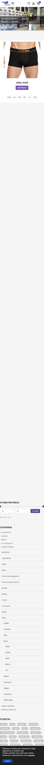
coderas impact (7, 733)
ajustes (31, 755)
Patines (4, 594)
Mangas (6, 688)
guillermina (26, 741)
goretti (13, 741)
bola (24, 728)
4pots (3, 724)
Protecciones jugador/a (10, 576)
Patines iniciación (8, 706)
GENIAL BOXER (22, 83)
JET (7, 670)
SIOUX (8, 646)
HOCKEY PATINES (9, 18)
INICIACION (15, 745)
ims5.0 (3, 745)
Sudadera (7, 629)
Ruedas (4, 588)
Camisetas (7, 682)
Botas (4, 570)
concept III (35, 733)
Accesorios (6, 606)
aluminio (22, 724)
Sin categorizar (7, 543)
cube (3, 737)
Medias (6, 676)
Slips (5, 635)
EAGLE (12, 737)
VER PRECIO (22, 88)
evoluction (24, 737)
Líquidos (5, 536)
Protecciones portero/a (10, 582)
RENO (8, 658)
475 (12, 724)
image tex (38, 741)
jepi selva (27, 745)
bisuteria (33, 724)
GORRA (6, 623)
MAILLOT (39, 745)
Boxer (4, 21)
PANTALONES (8, 700)
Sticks (4, 564)
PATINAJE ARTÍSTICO (9, 710)
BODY (15, 728)
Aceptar (7, 761)
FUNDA (3, 741)
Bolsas (4, 612)
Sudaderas (8, 694)
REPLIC (4, 540)
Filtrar (35, 511)
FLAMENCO (37, 737)
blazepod (4, 728)
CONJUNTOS (6, 558)
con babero (22, 733)
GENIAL (8, 652)
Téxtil (25, 18)
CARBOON (34, 728)
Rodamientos (6, 532)
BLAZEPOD (6, 552)
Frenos (4, 600)
